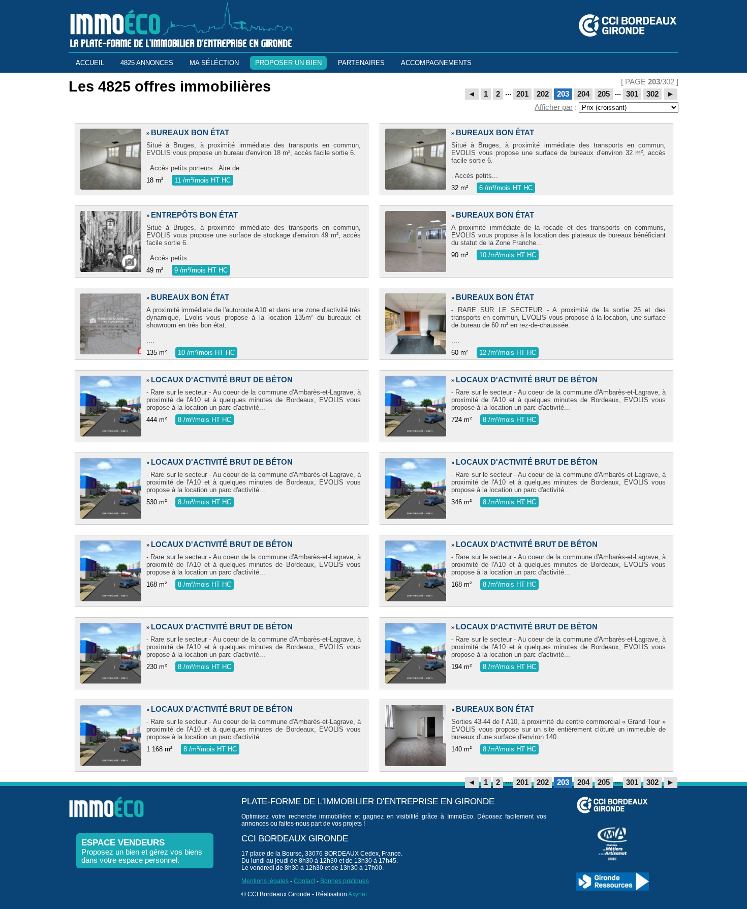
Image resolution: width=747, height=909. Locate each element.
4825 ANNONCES (146, 63)
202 (543, 94)
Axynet (357, 894)
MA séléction (214, 63)
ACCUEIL (90, 63)
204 (583, 94)
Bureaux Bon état (190, 133)
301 (632, 94)
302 (652, 94)
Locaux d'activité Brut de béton (222, 380)
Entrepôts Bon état (194, 215)
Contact (304, 881)
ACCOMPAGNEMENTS (436, 63)
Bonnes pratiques (344, 881)
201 (522, 94)
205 (604, 94)
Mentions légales (265, 881)
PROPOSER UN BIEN (288, 63)
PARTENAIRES (361, 63)
